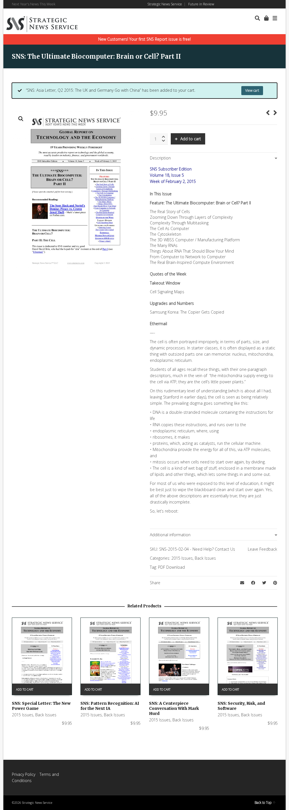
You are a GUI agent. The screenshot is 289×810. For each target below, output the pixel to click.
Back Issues (205, 558)
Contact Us (225, 549)
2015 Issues (182, 558)
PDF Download (171, 567)
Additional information (170, 534)
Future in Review (201, 4)
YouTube (276, 4)
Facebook (252, 4)
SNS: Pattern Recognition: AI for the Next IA (109, 706)
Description (160, 158)
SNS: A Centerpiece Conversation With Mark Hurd (174, 708)
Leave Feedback (262, 549)
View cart (252, 90)
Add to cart (190, 138)
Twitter (268, 4)
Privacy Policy (23, 774)
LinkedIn (260, 4)
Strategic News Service (164, 4)
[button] (21, 119)
